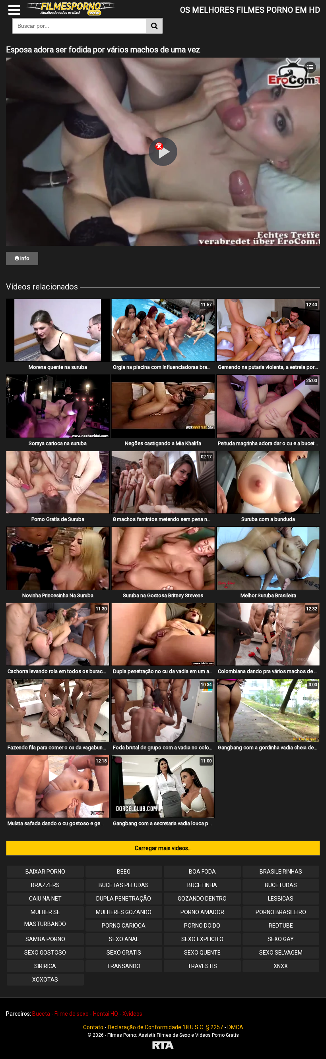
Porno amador (202, 912)
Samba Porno (45, 939)
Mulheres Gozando (123, 912)
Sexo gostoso (45, 952)
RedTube (281, 925)
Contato (93, 1027)
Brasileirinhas (281, 871)
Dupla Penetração (123, 898)
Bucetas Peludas (124, 885)
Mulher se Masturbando (45, 918)
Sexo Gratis (124, 952)
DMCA (235, 1027)
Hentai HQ (105, 1014)
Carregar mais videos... (163, 848)
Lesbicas (280, 898)
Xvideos (132, 1014)
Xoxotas (45, 979)
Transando (123, 966)
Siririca (45, 966)
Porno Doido (202, 925)
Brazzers (45, 885)
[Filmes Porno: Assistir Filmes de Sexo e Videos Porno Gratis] (71, 13)
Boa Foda (202, 871)
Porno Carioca (124, 925)
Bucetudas (281, 885)
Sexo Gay (281, 939)
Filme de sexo (71, 1014)
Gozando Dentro (202, 898)
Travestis (202, 966)
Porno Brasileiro (281, 912)
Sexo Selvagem (281, 952)
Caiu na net (45, 898)
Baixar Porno (45, 871)
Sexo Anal (124, 939)
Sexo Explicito (202, 939)
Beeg (123, 871)
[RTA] (163, 1046)
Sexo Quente (202, 952)
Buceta (41, 1014)
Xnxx (281, 966)
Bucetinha (202, 885)
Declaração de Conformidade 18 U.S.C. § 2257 (165, 1027)
